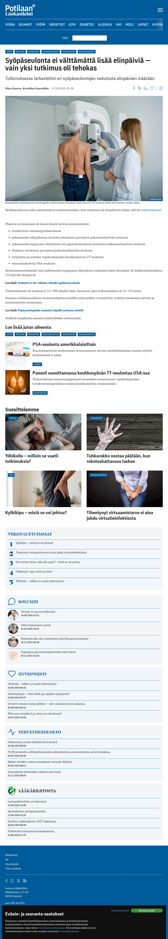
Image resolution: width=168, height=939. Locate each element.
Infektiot (57, 24)
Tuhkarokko (96, 418)
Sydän (10, 24)
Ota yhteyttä (11, 864)
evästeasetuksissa (69, 931)
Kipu (72, 24)
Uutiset (37, 364)
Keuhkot (25, 24)
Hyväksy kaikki (147, 910)
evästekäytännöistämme (51, 927)
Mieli (130, 24)
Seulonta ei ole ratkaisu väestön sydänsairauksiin (49, 283)
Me (7, 859)
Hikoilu (12, 418)
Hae (65, 38)
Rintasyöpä (33, 51)
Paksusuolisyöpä (51, 51)
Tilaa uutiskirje (13, 868)
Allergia (105, 24)
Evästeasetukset (120, 910)
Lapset (143, 24)
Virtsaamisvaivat (99, 475)
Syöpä (40, 24)
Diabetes (87, 24)
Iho (119, 24)
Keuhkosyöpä (69, 51)
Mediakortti (11, 855)
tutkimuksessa (151, 210)
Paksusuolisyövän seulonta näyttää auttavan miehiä (50, 310)
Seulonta (20, 51)
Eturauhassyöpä (86, 51)
